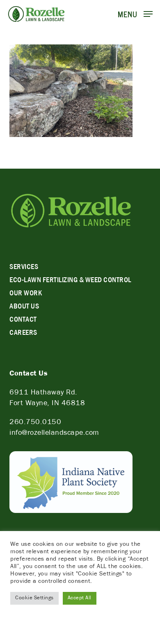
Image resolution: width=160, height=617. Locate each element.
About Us (24, 307)
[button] (135, 14)
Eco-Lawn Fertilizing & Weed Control (70, 281)
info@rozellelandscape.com (54, 433)
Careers (23, 333)
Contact (23, 320)
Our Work (25, 294)
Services (23, 267)
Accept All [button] (79, 598)
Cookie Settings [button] (34, 598)
